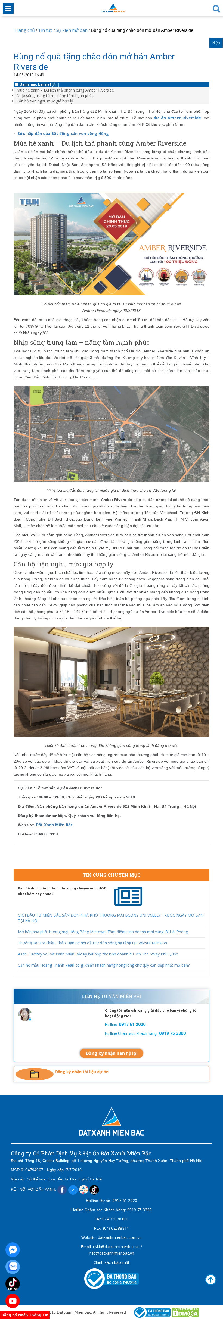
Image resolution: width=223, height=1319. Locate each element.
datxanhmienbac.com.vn (120, 1237)
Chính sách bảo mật (112, 1262)
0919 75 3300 (139, 1209)
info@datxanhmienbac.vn (111, 1253)
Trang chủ (24, 30)
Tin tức (45, 30)
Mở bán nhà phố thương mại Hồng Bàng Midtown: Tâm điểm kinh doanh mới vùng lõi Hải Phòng (103, 931)
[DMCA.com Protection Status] (185, 1312)
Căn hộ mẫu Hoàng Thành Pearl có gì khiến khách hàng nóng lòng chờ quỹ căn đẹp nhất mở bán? (104, 965)
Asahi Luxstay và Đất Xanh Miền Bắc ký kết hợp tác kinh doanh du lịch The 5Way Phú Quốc (98, 954)
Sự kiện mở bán (72, 30)
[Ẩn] (55, 84)
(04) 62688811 (116, 1228)
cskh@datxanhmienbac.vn (116, 1246)
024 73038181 (115, 1218)
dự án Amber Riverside (177, 117)
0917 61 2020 (125, 1200)
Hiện (216, 42)
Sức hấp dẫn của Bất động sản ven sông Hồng (63, 133)
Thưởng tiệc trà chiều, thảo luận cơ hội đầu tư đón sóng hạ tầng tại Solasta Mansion (92, 942)
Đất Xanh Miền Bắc (54, 824)
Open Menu (8, 8)
